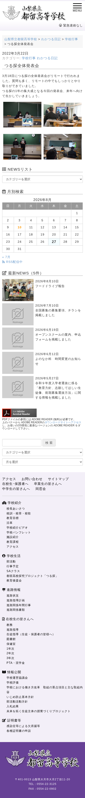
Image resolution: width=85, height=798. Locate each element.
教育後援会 (14, 580)
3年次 (10, 658)
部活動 (11, 561)
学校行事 (29, 58)
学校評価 (13, 682)
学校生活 (13, 556)
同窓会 (41, 489)
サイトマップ (58, 479)
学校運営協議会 (17, 677)
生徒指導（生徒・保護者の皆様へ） (31, 634)
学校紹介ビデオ (17, 527)
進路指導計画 (16, 600)
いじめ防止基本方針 (20, 697)
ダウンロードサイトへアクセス (63, 422)
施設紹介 (13, 537)
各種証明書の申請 (19, 730)
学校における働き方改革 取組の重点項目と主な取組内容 (45, 690)
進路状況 (13, 595)
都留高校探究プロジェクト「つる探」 (32, 576)
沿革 (10, 522)
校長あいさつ (16, 508)
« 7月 (6, 257)
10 (20, 227)
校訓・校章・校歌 (19, 513)
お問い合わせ (32, 479)
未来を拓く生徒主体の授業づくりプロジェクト (39, 711)
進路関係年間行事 (19, 605)
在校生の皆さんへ (19, 619)
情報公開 (13, 672)
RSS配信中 (14, 262)
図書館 (11, 639)
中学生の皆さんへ (16, 489)
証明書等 (13, 720)
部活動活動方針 (17, 701)
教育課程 (13, 541)
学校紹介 (14, 503)
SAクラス (13, 571)
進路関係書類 (16, 609)
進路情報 (13, 590)
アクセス (9, 479)
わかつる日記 (47, 58)
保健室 (11, 643)
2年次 (10, 653)
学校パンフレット (19, 532)
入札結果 (13, 706)
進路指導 (13, 629)
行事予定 (13, 566)
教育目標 (13, 518)
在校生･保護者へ (15, 484)
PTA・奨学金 (16, 662)
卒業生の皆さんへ (48, 484)
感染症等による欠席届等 (23, 726)
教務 (10, 624)
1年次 (10, 648)
